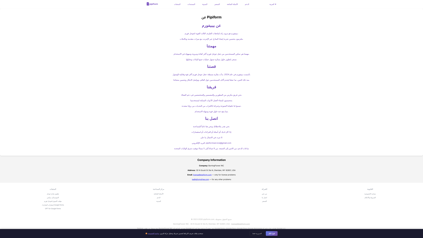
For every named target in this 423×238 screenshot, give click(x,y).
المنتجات (177, 4)
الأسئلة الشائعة (232, 4)
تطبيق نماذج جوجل (53, 194)
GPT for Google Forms (53, 208)
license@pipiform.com (202, 175)
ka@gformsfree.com (200, 179)
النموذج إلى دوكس (53, 197)
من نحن (264, 194)
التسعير (217, 4)
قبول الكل (271, 233)
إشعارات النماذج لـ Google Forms (53, 205)
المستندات (191, 4)
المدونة (204, 4)
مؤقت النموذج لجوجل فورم (53, 201)
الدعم (247, 4)
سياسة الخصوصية (370, 194)
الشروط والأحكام (370, 197)
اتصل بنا (264, 197)
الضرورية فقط (257, 233)
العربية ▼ (272, 4)
